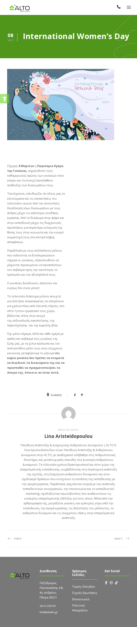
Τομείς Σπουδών (83, 587)
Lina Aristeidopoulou (68, 436)
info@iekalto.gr (49, 612)
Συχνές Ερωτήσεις (84, 593)
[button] (4, 98)
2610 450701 (48, 606)
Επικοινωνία (80, 599)
